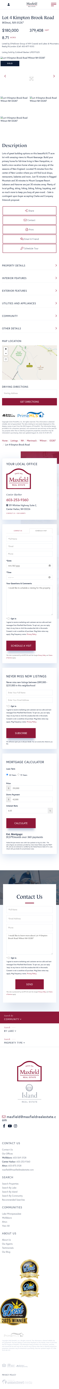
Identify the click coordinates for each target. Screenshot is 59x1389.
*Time (8, 572)
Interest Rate (12, 805)
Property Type (13, 1042)
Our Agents (21, 513)
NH (22, 440)
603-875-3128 (14, 1165)
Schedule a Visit (41, 531)
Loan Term (10, 768)
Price (8, 783)
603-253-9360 (17, 499)
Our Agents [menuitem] (7, 1243)
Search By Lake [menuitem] (9, 1187)
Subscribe (21, 733)
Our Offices (7, 1153)
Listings (14, 440)
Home (5, 440)
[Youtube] (10, 1126)
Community (11, 1019)
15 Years (23, 775)
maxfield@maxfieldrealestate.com (29, 1118)
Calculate (21, 823)
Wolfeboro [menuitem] (7, 1217)
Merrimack (32, 440)
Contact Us (10, 513)
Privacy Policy (31, 634)
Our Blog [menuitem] (6, 1251)
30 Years (12, 775)
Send (29, 984)
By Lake (9, 1030)
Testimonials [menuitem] (8, 1247)
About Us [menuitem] (6, 1239)
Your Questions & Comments (19, 583)
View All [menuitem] (6, 1225)
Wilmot (43, 440)
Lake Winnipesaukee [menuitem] (11, 1213)
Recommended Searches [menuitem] (13, 1199)
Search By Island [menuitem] (9, 1191)
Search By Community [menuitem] (12, 1195)
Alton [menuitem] (4, 1221)
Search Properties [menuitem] (10, 1183)
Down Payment (13, 794)
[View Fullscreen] (6, 359)
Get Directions (29, 401)
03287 (53, 440)
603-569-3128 (19, 1157)
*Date (8, 560)
